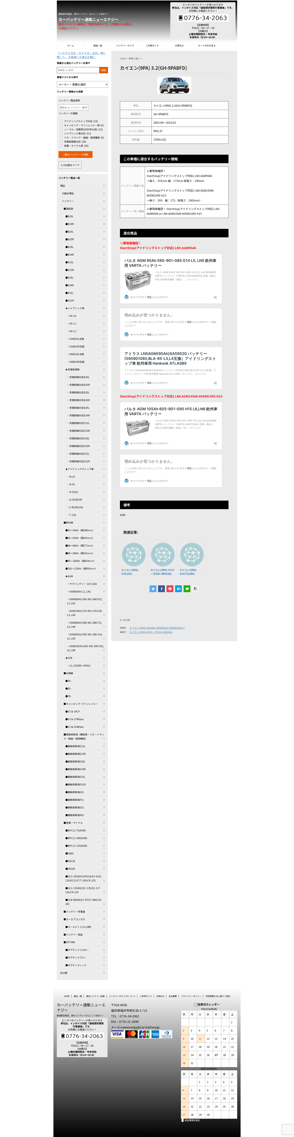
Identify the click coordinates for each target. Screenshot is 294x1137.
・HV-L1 (71, 323)
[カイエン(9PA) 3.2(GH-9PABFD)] (178, 588)
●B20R (69, 239)
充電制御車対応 (75, 141)
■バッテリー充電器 (74, 911)
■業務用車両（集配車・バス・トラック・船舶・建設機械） (84, 736)
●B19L (69, 216)
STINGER (175, 1132)
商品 (62, 185)
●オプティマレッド (76, 965)
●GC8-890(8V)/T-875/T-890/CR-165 (83, 902)
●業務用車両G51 (74, 807)
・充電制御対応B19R (78, 384)
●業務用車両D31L (75, 776)
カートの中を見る (207, 45)
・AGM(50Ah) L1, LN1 (79, 591)
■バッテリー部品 (73, 934)
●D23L (69, 262)
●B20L (69, 231)
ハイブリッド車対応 (77, 133)
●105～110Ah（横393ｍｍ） (81, 568)
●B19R (69, 224)
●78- (68, 696)
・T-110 (71, 515)
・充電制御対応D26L (78, 438)
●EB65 (69, 853)
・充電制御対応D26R (78, 446)
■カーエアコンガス (74, 919)
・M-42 (71, 476)
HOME (67, 996)
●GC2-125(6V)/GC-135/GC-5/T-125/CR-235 (83, 890)
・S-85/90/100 (75, 507)
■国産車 (68, 208)
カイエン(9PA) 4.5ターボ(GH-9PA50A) (151, 632)
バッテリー (68, 201)
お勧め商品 (68, 193)
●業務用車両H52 (74, 815)
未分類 (63, 972)
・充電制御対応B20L (78, 392)
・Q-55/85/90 (74, 499)
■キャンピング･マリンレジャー (81, 703)
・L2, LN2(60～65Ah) (78, 665)
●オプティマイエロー (77, 950)
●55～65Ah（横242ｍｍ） (80, 538)
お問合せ (179, 45)
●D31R (69, 300)
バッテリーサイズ (125, 45)
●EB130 (70, 861)
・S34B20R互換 (75, 346)
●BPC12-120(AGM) (76, 845)
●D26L (69, 277)
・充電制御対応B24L (78, 407)
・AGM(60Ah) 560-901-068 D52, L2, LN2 (84, 601)
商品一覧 (97, 45)
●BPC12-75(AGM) (75, 830)
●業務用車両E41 (74, 792)
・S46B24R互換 (75, 361)
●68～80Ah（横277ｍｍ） (80, 545)
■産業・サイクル (73, 822)
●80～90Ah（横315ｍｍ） (80, 553)
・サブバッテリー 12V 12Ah (82, 584)
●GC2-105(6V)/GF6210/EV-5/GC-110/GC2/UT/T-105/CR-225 (83, 878)
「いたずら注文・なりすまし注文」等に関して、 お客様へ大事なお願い (81, 55)
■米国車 (68, 673)
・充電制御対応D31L (78, 453)
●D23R (69, 270)
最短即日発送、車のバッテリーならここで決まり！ (80, 1015)
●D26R (69, 285)
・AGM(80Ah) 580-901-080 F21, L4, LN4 (84, 624)
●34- (68, 681)
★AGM (69, 576)
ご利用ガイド (152, 45)
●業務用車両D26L (75, 761)
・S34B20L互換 (75, 338)
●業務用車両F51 (74, 799)
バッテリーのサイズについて (122, 996)
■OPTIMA (69, 942)
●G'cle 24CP (72, 711)
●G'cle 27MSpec (74, 719)
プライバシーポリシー (191, 996)
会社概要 (173, 996)
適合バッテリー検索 (95, 996)
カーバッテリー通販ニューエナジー (88, 19)
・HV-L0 (71, 316)
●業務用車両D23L (75, 746)
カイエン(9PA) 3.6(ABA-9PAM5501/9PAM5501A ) (156, 628)
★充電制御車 (72, 369)
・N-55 (71, 484)
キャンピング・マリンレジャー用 (84, 125)
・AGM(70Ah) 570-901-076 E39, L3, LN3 (84, 613)
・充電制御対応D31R (78, 461)
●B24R (69, 254)
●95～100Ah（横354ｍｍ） (80, 561)
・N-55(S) (72, 492)
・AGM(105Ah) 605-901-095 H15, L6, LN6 (85, 648)
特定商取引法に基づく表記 (218, 996)
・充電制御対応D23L (78, 423)
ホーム (70, 45)
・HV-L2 (71, 331)
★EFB (68, 658)
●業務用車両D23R (75, 754)
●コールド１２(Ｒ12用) (78, 927)
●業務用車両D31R (75, 784)
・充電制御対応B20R (78, 400)
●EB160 (70, 868)
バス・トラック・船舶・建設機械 (84, 137)
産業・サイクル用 (76, 145)
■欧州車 (68, 522)
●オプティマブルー (76, 957)
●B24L (69, 247)
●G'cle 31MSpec (74, 726)
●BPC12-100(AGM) (76, 838)
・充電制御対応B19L (78, 377)
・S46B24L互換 (75, 354)
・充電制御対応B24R (78, 415)
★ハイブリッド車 (74, 308)
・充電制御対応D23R (78, 430)
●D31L (69, 293)
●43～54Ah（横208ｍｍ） (80, 530)
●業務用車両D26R (75, 769)
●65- (68, 688)
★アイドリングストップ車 (79, 469)
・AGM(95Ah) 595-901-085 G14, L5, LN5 (84, 636)
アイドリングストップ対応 (81, 121)
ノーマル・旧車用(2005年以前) (83, 129)
